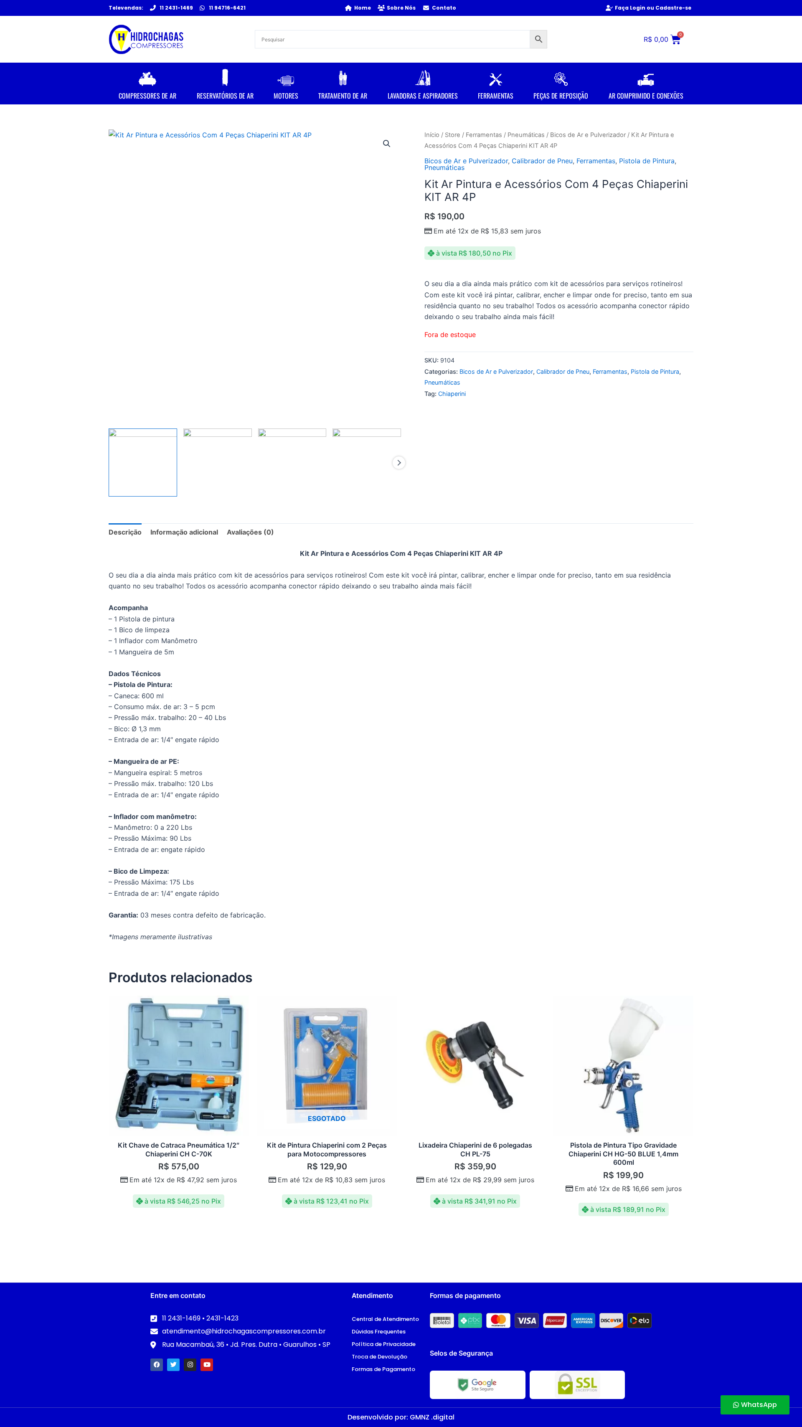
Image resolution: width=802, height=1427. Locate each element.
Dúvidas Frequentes (379, 1332)
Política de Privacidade (384, 1344)
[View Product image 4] (366, 462)
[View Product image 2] (217, 462)
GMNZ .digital (432, 1417)
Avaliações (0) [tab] (250, 532)
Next (399, 462)
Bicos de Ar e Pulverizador (588, 135)
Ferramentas (484, 135)
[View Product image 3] (292, 462)
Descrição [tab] (125, 532)
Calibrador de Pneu (542, 161)
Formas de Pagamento (383, 1369)
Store (452, 135)
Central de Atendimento (385, 1319)
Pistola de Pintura (647, 161)
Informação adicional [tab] (184, 532)
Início (431, 135)
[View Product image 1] (143, 462)
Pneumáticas (526, 135)
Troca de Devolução (379, 1357)
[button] (386, 143)
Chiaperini (452, 393)
